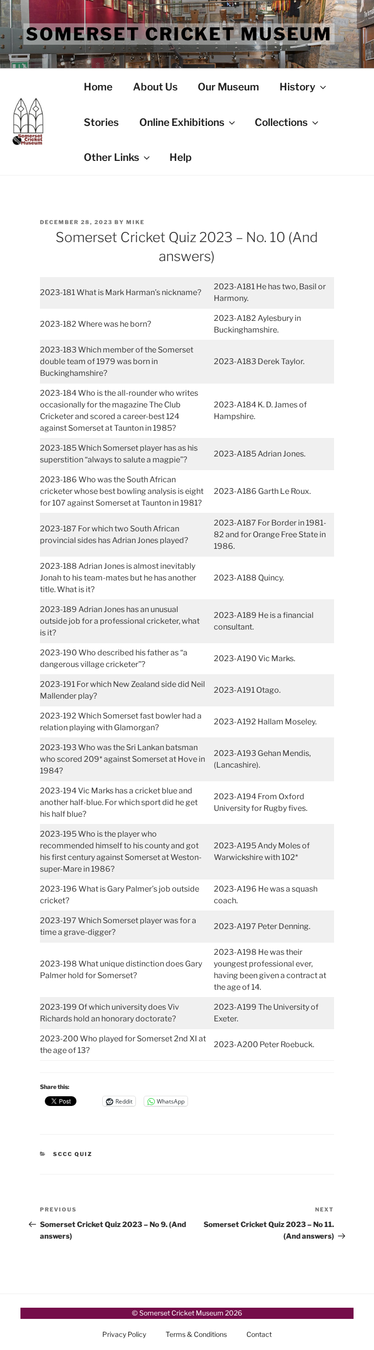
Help (180, 157)
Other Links (111, 157)
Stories (101, 122)
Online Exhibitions (181, 122)
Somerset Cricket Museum (179, 34)
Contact (259, 1334)
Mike (135, 222)
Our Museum (228, 87)
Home (98, 87)
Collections (281, 122)
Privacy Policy (124, 1334)
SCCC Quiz (73, 1154)
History (298, 87)
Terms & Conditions (196, 1334)
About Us (155, 87)
